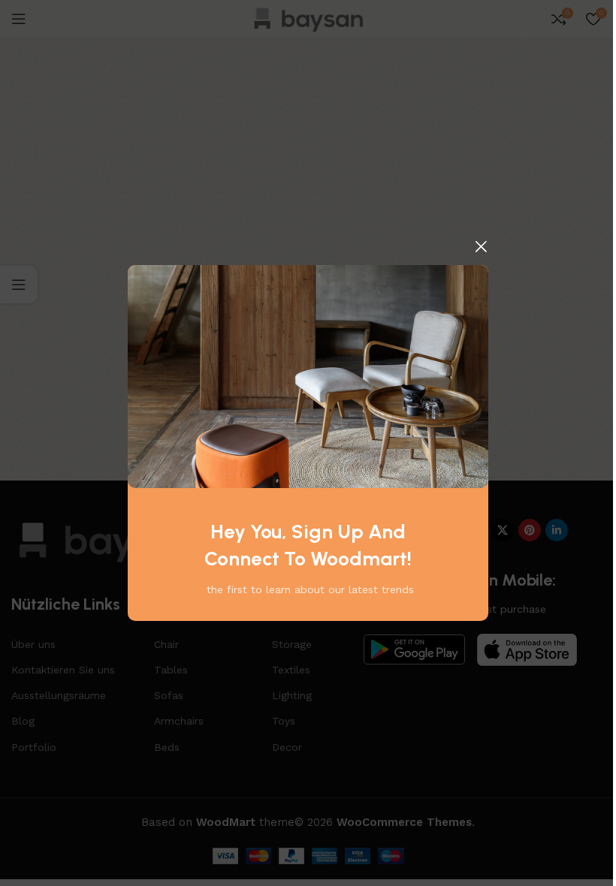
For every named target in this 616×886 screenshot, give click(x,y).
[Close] (481, 246)
